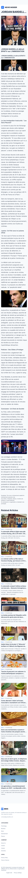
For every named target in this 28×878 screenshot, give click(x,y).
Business (3, 828)
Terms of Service (5, 860)
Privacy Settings (18, 872)
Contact (3, 845)
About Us (3, 843)
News (2, 831)
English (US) (9, 872)
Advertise (3, 850)
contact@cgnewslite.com (7, 816)
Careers (3, 848)
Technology (4, 826)
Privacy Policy (4, 857)
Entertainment (4, 833)
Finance (3, 836)
